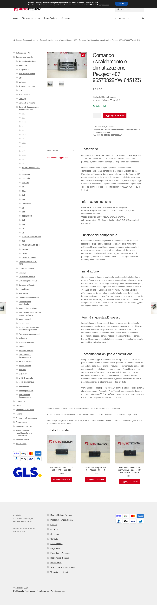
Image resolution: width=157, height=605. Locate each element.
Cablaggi (22, 98)
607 (23, 159)
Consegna (66, 18)
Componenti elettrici (30, 40)
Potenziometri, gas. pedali (29, 334)
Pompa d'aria (24, 323)
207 (23, 117)
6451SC (100, 135)
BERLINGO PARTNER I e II (31, 168)
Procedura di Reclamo (60, 553)
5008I (24, 155)
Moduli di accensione (28, 308)
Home (18, 40)
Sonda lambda (25, 365)
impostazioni (104, 5)
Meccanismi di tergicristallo (25, 302)
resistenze (23, 338)
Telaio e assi (21, 443)
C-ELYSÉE (26, 178)
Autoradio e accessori (28, 86)
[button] (83, 55)
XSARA (24, 253)
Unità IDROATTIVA (26, 382)
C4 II (23, 211)
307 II (24, 134)
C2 (23, 186)
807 (23, 163)
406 (23, 147)
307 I (24, 130)
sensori (22, 346)
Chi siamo (54, 529)
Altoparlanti (24, 69)
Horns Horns (24, 289)
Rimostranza (55, 562)
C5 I (23, 220)
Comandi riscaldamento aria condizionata (56, 40)
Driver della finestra (27, 276)
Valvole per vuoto (26, 390)
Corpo (18, 405)
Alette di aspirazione (27, 61)
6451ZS (107, 135)
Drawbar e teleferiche (25, 409)
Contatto (54, 538)
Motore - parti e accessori (26, 418)
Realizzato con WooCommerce (50, 590)
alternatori (23, 65)
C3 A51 (24, 191)
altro (21, 78)
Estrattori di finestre (27, 285)
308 (23, 138)
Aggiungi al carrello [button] (61, 479)
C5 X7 (24, 228)
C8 (23, 232)
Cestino (53, 524)
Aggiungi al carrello (114, 115)
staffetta (22, 369)
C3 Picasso (26, 203)
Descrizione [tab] (52, 150)
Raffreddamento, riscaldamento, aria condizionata (24, 433)
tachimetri (23, 374)
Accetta (121, 4)
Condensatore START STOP (28, 262)
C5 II (23, 224)
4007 (24, 142)
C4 (23, 207)
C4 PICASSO (27, 216)
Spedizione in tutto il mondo (62, 567)
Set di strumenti (22, 439)
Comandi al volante (27, 103)
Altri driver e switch (27, 73)
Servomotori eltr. (26, 361)
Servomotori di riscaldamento (25, 355)
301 (23, 126)
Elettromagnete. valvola (29, 280)
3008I (24, 122)
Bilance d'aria (24, 94)
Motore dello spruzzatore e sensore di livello (30, 313)
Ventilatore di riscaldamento (25, 395)
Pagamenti (55, 548)
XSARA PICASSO (29, 257)
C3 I (23, 195)
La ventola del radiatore (29, 297)
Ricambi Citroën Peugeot (61, 515)
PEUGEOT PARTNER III (31, 245)
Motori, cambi (21, 422)
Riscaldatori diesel (26, 342)
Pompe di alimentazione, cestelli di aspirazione (29, 328)
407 (75, 40)
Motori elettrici (25, 319)
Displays (22, 272)
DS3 (23, 241)
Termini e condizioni (31, 18)
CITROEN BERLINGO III (31, 236)
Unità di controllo (26, 378)
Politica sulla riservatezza (61, 519)
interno (19, 414)
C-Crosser (26, 174)
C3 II (23, 199)
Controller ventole (26, 268)
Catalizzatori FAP (23, 53)
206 (23, 113)
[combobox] (129, 9)
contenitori (20, 401)
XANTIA (25, 249)
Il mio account (56, 543)
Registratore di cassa (59, 557)
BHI (20, 90)
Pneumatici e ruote (24, 426)
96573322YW (116, 135)
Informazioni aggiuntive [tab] (57, 157)
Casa (15, 18)
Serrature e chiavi (26, 350)
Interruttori (23, 293)
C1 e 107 (25, 182)
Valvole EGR (24, 386)
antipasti (22, 82)
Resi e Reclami (50, 18)
